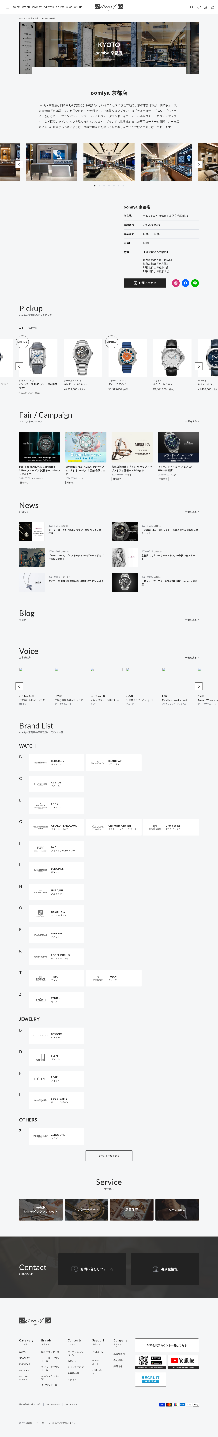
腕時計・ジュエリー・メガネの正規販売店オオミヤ (51, 1423)
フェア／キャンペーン (76, 1353)
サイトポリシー (53, 1404)
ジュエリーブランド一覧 (50, 1359)
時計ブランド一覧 (50, 1352)
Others (60, 7)
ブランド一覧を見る (108, 1156)
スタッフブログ (76, 1367)
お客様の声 (73, 1373)
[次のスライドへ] (199, 164)
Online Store (23, 1378)
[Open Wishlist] (198, 7)
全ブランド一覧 (49, 1385)
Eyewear (49, 7)
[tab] (94, 185)
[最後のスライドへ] (19, 164)
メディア (72, 1379)
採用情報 (118, 1366)
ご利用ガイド (98, 1353)
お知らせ (72, 1361)
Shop (69, 7)
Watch (26, 7)
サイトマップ (71, 1404)
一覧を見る (191, 421)
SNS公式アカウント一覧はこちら (167, 1345)
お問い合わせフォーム (96, 1269)
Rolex (16, 7)
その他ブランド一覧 (50, 1377)
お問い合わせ (147, 283)
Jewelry (37, 7)
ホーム (22, 18)
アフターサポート (98, 1362)
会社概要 (118, 1360)
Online (78, 7)
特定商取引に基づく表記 (30, 1404)
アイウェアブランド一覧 (50, 1368)
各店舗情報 (33, 18)
